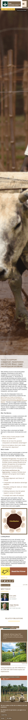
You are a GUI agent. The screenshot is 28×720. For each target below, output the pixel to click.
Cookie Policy (4, 715)
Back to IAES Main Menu (9, 9)
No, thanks (9, 718)
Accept (2, 718)
